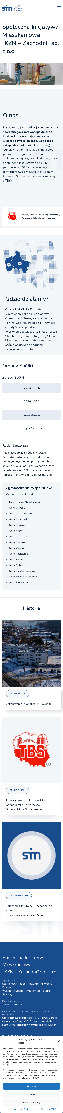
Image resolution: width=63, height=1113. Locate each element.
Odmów (32, 1094)
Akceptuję (31, 1086)
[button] (58, 1041)
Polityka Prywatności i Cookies (17, 1109)
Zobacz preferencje (31, 1102)
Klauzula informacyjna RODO (44, 1109)
